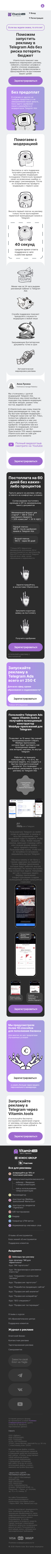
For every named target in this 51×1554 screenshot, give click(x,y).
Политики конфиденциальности (22, 1422)
